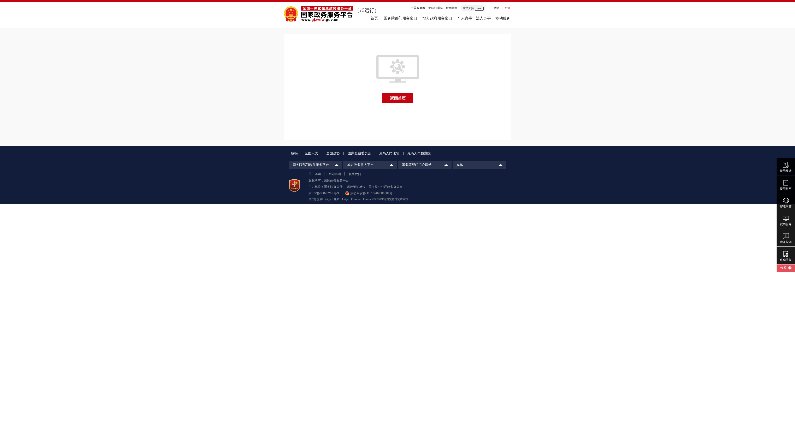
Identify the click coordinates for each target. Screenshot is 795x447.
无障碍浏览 (435, 8)
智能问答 (785, 206)
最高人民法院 (389, 153)
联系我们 (355, 173)
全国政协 (333, 153)
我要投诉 (785, 242)
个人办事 (464, 18)
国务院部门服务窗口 (400, 18)
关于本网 (314, 173)
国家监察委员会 (359, 153)
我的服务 (785, 224)
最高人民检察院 (419, 153)
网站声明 (335, 173)
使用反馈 (785, 170)
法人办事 (483, 18)
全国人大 (311, 153)
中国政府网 (418, 8)
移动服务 (502, 18)
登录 (496, 8)
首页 (374, 18)
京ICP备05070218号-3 (323, 193)
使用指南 (452, 8)
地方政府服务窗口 (437, 18)
